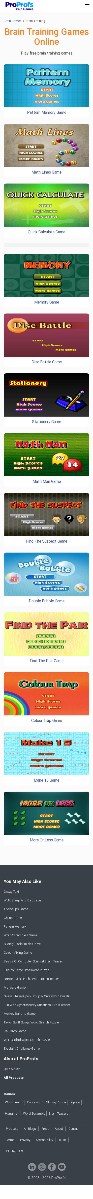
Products (12, 1129)
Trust (62, 1140)
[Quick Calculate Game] (46, 205)
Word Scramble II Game (20, 935)
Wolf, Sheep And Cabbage (22, 900)
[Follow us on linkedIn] (31, 1166)
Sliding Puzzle (56, 1102)
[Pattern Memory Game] (46, 86)
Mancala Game (15, 987)
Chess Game (13, 918)
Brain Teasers (58, 1113)
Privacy (25, 1140)
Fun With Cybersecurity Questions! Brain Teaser (37, 1005)
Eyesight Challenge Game (22, 1048)
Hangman (12, 1113)
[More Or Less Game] (46, 813)
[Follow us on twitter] (41, 1166)
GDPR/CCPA (14, 1151)
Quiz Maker (12, 1069)
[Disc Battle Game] (46, 335)
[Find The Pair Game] (46, 634)
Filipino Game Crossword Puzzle (26, 970)
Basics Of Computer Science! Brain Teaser (33, 961)
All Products (14, 1077)
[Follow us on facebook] (51, 1166)
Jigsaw (74, 1102)
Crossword (35, 1102)
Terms (10, 1140)
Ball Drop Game (15, 1031)
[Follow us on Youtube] (61, 1166)
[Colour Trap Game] (46, 694)
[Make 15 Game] (46, 753)
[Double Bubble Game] (46, 574)
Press (45, 1129)
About (59, 1129)
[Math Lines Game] (46, 145)
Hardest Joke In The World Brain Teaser (31, 979)
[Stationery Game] (46, 395)
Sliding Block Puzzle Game (22, 944)
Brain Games (13, 21)
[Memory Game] (46, 275)
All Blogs (30, 1129)
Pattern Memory (15, 926)
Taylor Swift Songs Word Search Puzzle (31, 1022)
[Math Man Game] (46, 455)
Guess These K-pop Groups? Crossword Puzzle (36, 996)
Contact (73, 1129)
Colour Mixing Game (18, 952)
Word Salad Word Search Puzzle (27, 1040)
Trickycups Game (16, 909)
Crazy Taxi (11, 891)
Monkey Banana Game (19, 1013)
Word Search (14, 1102)
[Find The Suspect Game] (46, 514)
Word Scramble (34, 1113)
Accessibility (44, 1140)
